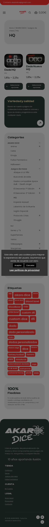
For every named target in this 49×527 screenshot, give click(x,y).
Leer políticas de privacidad (24, 270)
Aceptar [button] (18, 265)
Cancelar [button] (30, 265)
